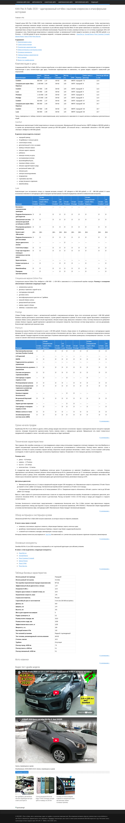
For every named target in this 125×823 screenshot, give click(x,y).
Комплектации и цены (25, 42)
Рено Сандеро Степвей (101, 34)
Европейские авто (82, 2)
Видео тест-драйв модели (26, 60)
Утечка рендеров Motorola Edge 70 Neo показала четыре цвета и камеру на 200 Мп (45, 798)
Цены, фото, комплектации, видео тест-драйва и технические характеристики (48, 816)
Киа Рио (48, 534)
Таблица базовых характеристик (28, 55)
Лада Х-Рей (28, 36)
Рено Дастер (36, 36)
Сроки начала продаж (25, 44)
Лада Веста (80, 34)
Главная (18, 17)
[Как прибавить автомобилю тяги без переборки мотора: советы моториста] (25, 785)
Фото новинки (22, 57)
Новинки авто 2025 (23, 2)
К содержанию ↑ (105, 421)
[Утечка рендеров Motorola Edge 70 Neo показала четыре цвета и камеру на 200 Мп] (45, 785)
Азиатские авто (50, 2)
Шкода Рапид (19, 36)
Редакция (94, 2)
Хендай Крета (89, 34)
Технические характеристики (27, 47)
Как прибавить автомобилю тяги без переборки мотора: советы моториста (23, 798)
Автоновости (37, 2)
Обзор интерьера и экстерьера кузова (30, 49)
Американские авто (65, 2)
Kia (23, 17)
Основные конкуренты (25, 52)
